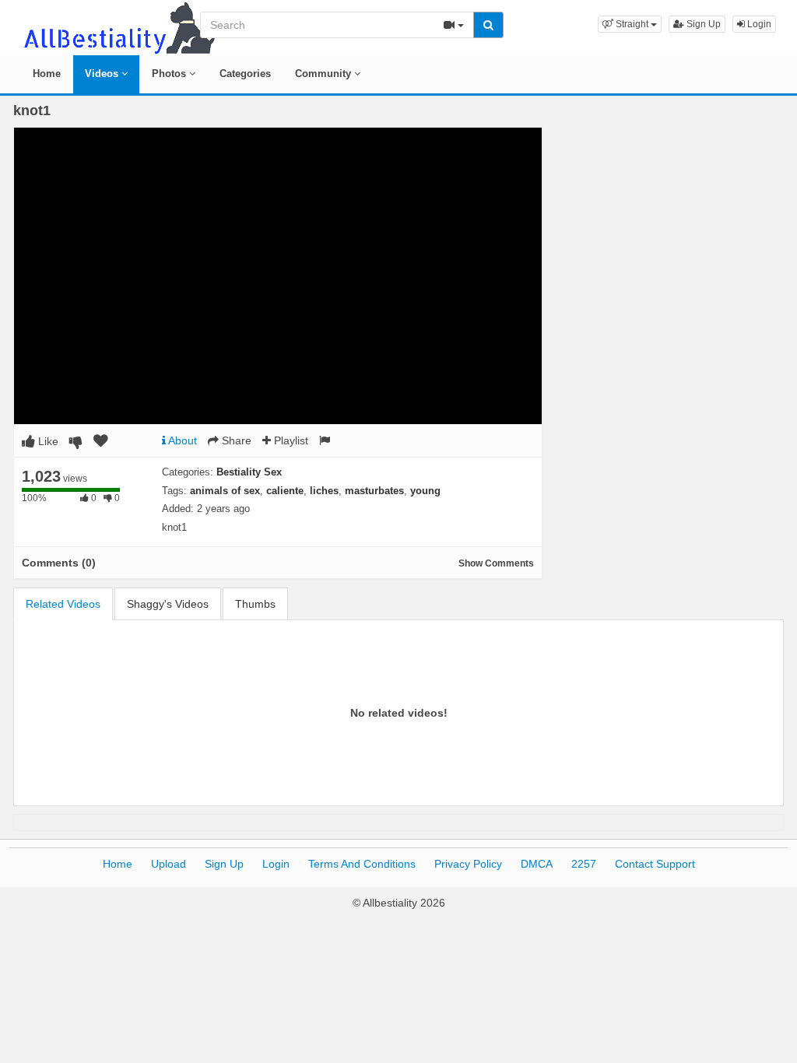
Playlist (289, 440)
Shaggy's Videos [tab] (168, 604)
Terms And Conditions (362, 864)
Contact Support (655, 864)
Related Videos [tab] (63, 604)
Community (324, 73)
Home (47, 73)
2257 (583, 864)
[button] (630, 24)
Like (46, 441)
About (181, 440)
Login (758, 24)
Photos (170, 73)
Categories (245, 73)
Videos (103, 73)
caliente (285, 490)
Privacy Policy (468, 864)
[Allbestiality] (118, 26)
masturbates (374, 490)
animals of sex (225, 490)
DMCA (537, 864)
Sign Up (702, 24)
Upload (168, 864)
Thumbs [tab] (255, 604)
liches (324, 490)
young (425, 490)
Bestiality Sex (249, 472)
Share (235, 440)
